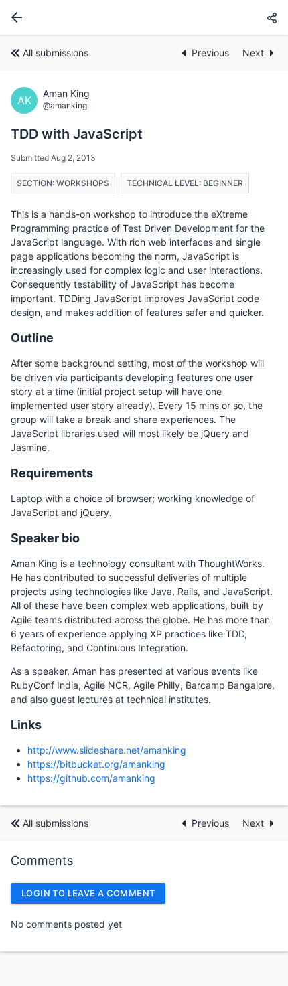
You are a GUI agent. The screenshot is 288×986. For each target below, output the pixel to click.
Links (26, 725)
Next (253, 52)
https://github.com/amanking (91, 778)
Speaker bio (45, 538)
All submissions (55, 52)
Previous (212, 52)
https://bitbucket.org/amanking (96, 764)
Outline (32, 338)
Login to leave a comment (88, 893)
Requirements (52, 473)
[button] (272, 17)
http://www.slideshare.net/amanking (106, 750)
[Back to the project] (14, 17)
